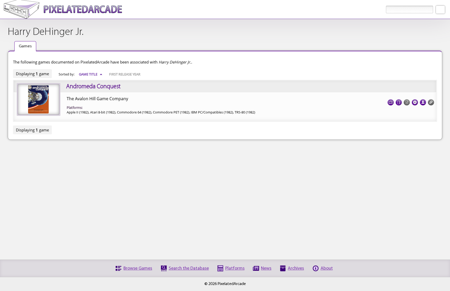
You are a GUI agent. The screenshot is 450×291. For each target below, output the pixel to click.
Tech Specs (415, 102)
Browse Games (137, 268)
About (327, 268)
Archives (296, 268)
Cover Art (399, 102)
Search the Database (189, 268)
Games (25, 46)
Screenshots (391, 102)
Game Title (91, 74)
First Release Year (124, 74)
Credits (423, 102)
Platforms (235, 268)
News (266, 268)
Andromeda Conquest (93, 87)
